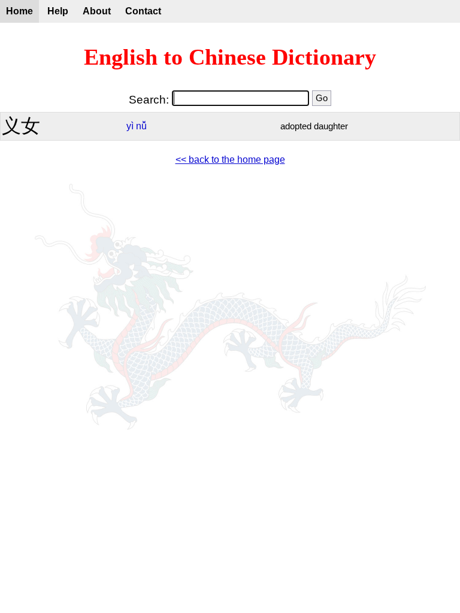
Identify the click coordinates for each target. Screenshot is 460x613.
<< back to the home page (230, 159)
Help (57, 11)
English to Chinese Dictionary (230, 56)
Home (19, 11)
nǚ (141, 126)
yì (130, 126)
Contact (143, 11)
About (97, 11)
